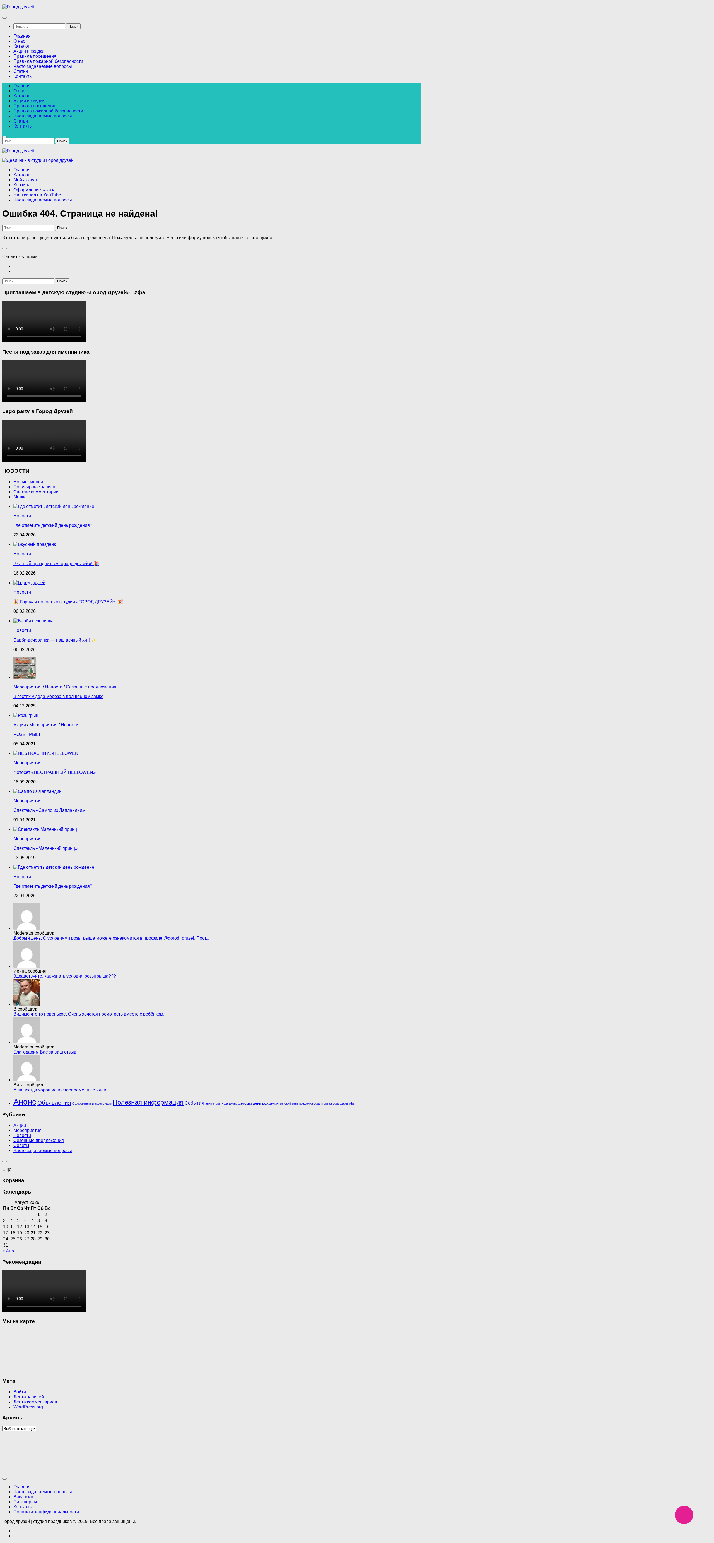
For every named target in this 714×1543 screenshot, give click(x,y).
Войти (19, 1392)
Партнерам (25, 1501)
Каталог (21, 46)
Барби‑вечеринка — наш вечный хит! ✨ (55, 640)
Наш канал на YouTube (37, 195)
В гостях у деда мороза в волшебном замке (58, 696)
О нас (19, 41)
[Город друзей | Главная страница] (18, 6)
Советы (21, 1145)
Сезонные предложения (91, 687)
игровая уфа (330, 1103)
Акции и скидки (28, 51)
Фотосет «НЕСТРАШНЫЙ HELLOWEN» (54, 772)
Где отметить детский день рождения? (52, 525)
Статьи (20, 71)
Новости (22, 515)
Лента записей (28, 1397)
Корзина (21, 185)
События (194, 1103)
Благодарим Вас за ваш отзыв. (45, 1052)
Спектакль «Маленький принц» (45, 848)
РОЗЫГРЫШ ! (27, 734)
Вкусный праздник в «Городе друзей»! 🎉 (56, 563)
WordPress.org (28, 1407)
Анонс (24, 1101)
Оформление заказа (34, 190)
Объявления (54, 1102)
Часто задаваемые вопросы (42, 66)
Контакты (23, 76)
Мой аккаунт (26, 179)
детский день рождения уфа (300, 1103)
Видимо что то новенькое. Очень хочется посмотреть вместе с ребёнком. (88, 1014)
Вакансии (23, 1496)
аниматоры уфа (216, 1103)
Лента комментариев (35, 1402)
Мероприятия (27, 687)
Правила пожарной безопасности (48, 61)
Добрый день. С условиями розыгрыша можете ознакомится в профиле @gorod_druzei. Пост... (111, 938)
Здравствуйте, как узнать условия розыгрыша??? (64, 976)
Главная (22, 36)
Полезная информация (148, 1102)
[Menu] (4, 18)
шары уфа (347, 1103)
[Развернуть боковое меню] (4, 248)
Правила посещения (34, 56)
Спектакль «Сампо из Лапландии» (49, 810)
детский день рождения (258, 1103)
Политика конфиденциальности (46, 1512)
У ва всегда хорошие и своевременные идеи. (60, 1090)
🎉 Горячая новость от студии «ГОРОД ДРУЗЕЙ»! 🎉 (68, 601)
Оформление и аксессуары (92, 1103)
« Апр (8, 1251)
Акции (19, 725)
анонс (233, 1103)
